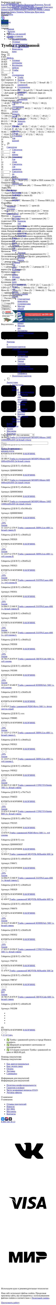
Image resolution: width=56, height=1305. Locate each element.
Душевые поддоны (16, 217)
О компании (7, 1099)
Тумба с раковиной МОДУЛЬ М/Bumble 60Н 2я (31, 854)
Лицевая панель (21, 254)
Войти (10, 424)
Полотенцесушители (21, 376)
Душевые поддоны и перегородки (12, 210)
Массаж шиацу (21, 322)
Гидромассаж (13, 3)
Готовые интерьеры (17, 61)
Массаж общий (21, 307)
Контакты (11, 433)
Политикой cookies (40, 1298)
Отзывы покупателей (16, 1104)
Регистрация (12, 426)
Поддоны (22, 235)
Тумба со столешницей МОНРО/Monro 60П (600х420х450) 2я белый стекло (25, 460)
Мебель (10, 58)
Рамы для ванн (14, 240)
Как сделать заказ (15, 1066)
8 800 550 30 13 (8, 1122)
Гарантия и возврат (15, 1087)
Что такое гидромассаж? (23, 6)
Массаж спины (21, 317)
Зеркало (21, 119)
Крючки (21, 414)
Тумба (20, 77)
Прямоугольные (19, 39)
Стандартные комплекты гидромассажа (24, 301)
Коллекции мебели (17, 66)
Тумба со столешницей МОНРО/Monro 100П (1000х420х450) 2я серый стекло (26, 502)
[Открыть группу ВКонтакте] (3, 1119)
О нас (8, 437)
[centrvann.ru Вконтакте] (28, 1176)
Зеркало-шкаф (22, 122)
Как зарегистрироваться (18, 1064)
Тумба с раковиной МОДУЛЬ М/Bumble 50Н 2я (31, 971)
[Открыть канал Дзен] (10, 1119)
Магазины (4, 22)
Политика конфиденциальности (21, 1085)
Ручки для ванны (15, 289)
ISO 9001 (11, 1109)
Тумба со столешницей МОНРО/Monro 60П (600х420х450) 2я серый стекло (25, 481)
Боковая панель (21, 258)
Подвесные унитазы (23, 357)
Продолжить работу (10, 1302)
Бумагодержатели (26, 392)
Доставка (11, 1071)
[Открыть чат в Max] (2, 18)
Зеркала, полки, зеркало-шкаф (16, 113)
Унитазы (16, 349)
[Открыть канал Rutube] (7, 1119)
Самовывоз (12, 1073)
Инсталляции (24, 366)
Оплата (10, 1069)
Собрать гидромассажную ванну (27, 8)
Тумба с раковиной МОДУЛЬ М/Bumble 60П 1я (31, 899)
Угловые (16, 42)
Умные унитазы (21, 362)
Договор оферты (14, 1092)
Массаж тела (21, 312)
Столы (15, 133)
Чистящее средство (16, 420)
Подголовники (19, 284)
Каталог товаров (5, 27)
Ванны (10, 37)
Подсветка (22, 330)
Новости (11, 1106)
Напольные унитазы (23, 352)
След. (10, 1035)
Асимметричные (20, 44)
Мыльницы (23, 416)
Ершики (21, 411)
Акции (10, 428)
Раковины (16, 192)
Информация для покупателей (15, 1080)
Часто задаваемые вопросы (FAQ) (22, 1090)
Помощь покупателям (11, 1059)
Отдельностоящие (20, 46)
